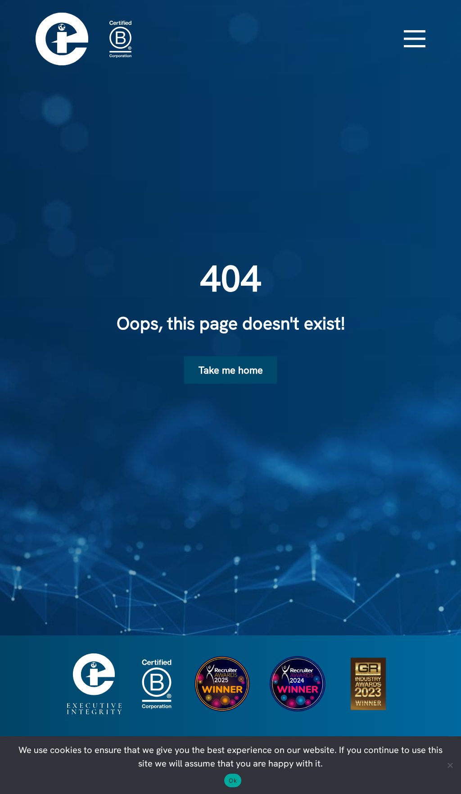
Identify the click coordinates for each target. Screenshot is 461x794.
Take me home (231, 369)
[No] (449, 765)
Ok (233, 780)
